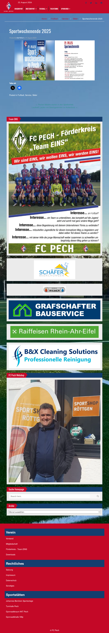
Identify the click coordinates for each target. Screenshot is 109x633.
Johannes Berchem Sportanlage (19, 601)
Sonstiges (10, 585)
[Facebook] (86, 3)
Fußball (42, 9)
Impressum (10, 575)
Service (65, 18)
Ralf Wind (19, 38)
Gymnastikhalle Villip (14, 617)
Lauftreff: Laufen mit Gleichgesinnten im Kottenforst (54, 107)
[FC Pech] (8, 6)
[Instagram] (101, 3)
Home (44, 18)
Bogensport (19, 9)
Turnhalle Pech (12, 606)
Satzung (9, 569)
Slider (75, 18)
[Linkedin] (96, 3)
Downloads (10, 554)
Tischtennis (54, 9)
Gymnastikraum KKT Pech (17, 611)
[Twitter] (91, 3)
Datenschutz (11, 580)
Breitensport (30, 9)
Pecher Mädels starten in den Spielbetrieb (54, 104)
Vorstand (9, 538)
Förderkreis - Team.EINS (16, 549)
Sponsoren (64, 9)
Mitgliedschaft (12, 543)
